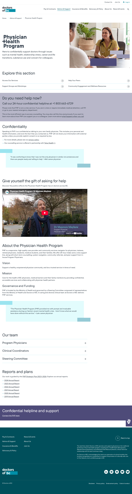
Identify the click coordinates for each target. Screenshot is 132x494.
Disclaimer (92, 483)
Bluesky (128, 472)
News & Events (118, 9)
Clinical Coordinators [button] (15, 350)
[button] (129, 421)
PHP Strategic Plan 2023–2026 (34, 377)
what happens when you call (73, 117)
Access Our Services (10, 81)
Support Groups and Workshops (14, 86)
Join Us (117, 2)
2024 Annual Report (11, 381)
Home (4, 18)
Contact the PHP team (11, 416)
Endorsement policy (112, 483)
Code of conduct (125, 483)
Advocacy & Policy (96, 9)
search (128, 9)
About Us (108, 9)
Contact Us (108, 2)
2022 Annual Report (11, 387)
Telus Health (49, 143)
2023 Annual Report (11, 384)
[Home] (9, 9)
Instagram (111, 472)
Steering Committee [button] (15, 358)
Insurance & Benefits (80, 9)
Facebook (117, 472)
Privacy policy (100, 483)
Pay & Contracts (50, 9)
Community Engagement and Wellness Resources (87, 86)
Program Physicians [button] (14, 343)
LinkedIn (106, 472)
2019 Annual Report (11, 397)
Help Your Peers (74, 81)
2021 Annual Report (11, 390)
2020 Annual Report (12, 393)
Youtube (122, 472)
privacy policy (34, 140)
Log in (128, 2)
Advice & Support (63, 9)
